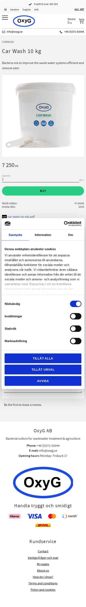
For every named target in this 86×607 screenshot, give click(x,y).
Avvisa (43, 380)
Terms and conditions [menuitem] (43, 583)
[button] (5, 17)
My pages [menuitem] (43, 564)
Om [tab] (70, 234)
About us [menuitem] (43, 571)
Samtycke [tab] (15, 234)
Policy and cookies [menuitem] (43, 590)
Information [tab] (43, 234)
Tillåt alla (43, 358)
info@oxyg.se (15, 32)
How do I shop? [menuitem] (43, 577)
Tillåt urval (43, 369)
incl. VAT (79, 9)
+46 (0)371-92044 (74, 32)
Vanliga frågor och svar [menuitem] (43, 558)
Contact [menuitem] (43, 551)
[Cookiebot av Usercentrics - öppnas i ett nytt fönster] (63, 223)
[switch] (75, 316)
